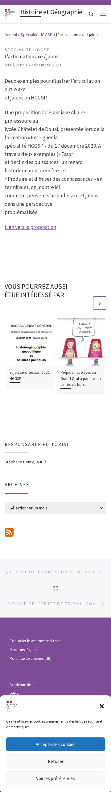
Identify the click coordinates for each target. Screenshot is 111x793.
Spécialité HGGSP (36, 34)
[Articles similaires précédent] (85, 303)
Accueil (11, 34)
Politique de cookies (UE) (30, 658)
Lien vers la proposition (30, 227)
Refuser (56, 761)
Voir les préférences (55, 778)
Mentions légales (23, 649)
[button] (102, 706)
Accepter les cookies (56, 744)
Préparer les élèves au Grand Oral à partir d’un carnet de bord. (80, 378)
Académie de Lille (24, 684)
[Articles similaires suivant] (99, 303)
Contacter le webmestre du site (35, 640)
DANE (14, 693)
